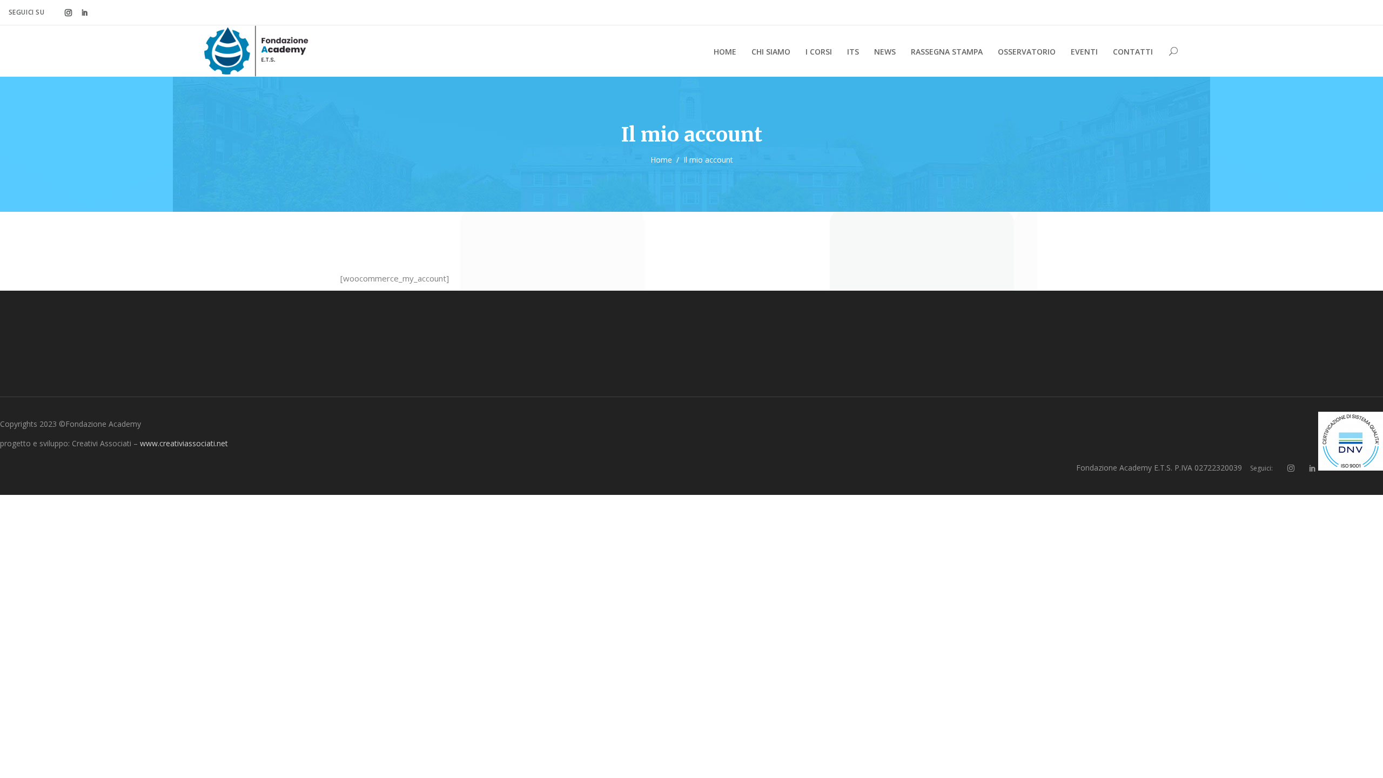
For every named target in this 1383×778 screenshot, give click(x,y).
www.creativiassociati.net (184, 443)
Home (661, 160)
